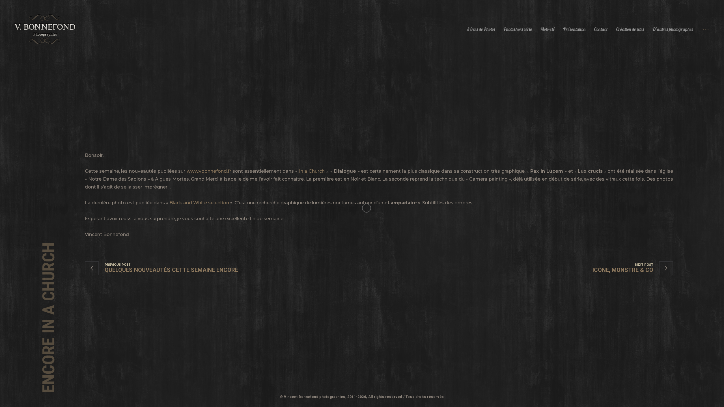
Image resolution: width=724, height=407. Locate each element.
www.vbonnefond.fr (209, 171)
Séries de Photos (481, 29)
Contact (600, 29)
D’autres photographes (672, 29)
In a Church (312, 171)
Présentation (574, 29)
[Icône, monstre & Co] (627, 268)
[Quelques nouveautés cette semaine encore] (167, 268)
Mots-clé (547, 29)
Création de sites (630, 29)
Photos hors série (517, 29)
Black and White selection (199, 202)
